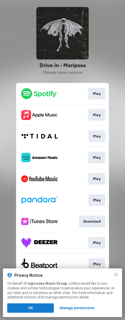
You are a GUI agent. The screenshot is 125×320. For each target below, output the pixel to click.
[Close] (116, 274)
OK (30, 308)
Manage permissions (77, 308)
